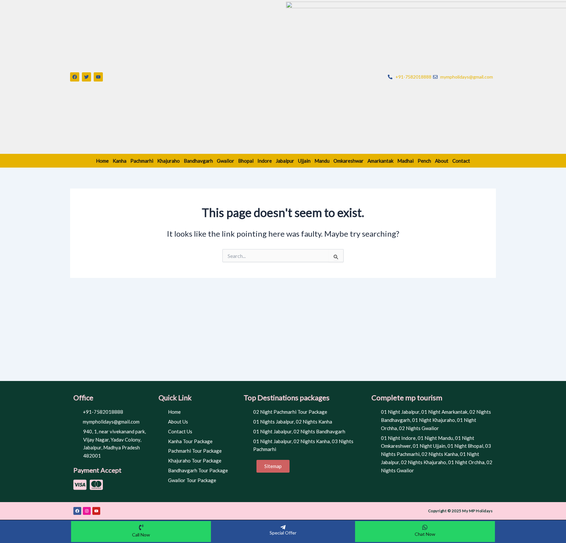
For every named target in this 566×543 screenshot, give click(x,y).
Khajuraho (168, 161)
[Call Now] (141, 527)
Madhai (405, 161)
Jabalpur (285, 161)
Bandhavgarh (198, 161)
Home (102, 161)
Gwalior (225, 161)
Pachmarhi (141, 161)
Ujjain (304, 161)
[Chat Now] (425, 527)
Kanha (119, 161)
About (441, 161)
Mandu (322, 161)
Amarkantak (380, 161)
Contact (461, 161)
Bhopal (246, 161)
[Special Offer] (283, 527)
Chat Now (425, 534)
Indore (264, 161)
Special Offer (283, 532)
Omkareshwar (348, 161)
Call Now (141, 534)
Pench (424, 161)
